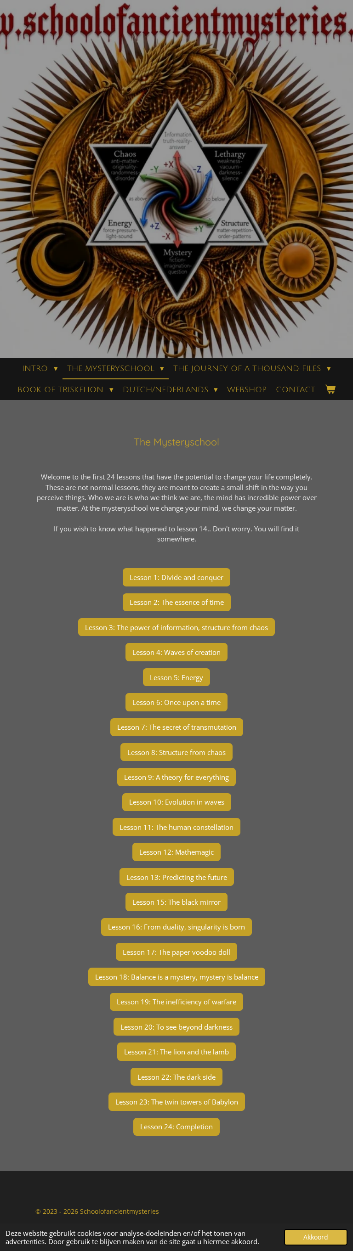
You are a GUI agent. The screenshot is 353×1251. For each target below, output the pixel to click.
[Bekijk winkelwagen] (330, 389)
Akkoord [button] (315, 1237)
